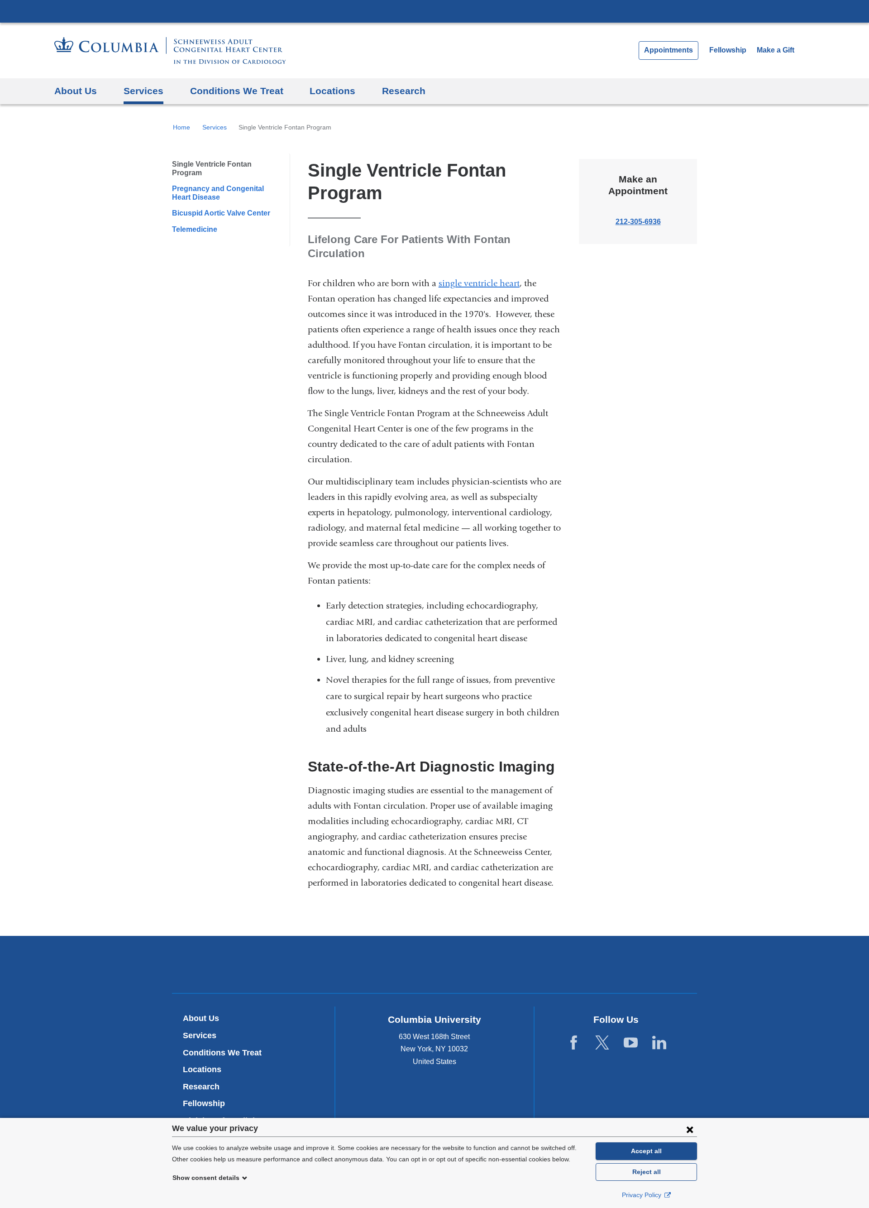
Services (143, 91)
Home (181, 127)
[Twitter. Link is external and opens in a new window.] (602, 1042)
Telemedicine (194, 229)
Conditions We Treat (236, 91)
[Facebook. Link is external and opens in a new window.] (573, 1042)
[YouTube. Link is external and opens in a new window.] (630, 1042)
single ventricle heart (479, 283)
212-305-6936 (638, 221)
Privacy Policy (642, 1194)
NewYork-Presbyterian (434, 966)
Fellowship (727, 50)
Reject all (646, 1171)
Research (403, 91)
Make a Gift (775, 50)
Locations (332, 91)
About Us (75, 91)
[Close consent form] (690, 1129)
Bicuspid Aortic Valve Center (221, 213)
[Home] (170, 50)
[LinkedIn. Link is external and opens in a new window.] (659, 1042)
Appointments (668, 50)
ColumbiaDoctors (565, 964)
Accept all (646, 1151)
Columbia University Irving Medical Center (434, 11)
